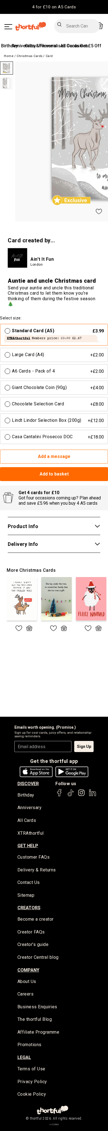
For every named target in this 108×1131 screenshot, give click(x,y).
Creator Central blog (38, 957)
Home (9, 56)
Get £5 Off (90, 45)
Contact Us (28, 882)
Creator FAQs (31, 932)
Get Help (27, 845)
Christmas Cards (30, 56)
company (28, 970)
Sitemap (26, 895)
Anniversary (29, 807)
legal (24, 1057)
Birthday (9, 45)
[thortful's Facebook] (59, 795)
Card (49, 56)
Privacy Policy (32, 1081)
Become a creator (35, 919)
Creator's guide (33, 944)
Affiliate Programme (38, 1032)
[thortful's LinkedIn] (92, 795)
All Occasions (74, 45)
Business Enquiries (37, 1006)
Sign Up (84, 746)
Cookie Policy (31, 1094)
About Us (26, 981)
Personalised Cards (59, 45)
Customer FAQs (33, 857)
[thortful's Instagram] (81, 795)
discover (28, 783)
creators (28, 907)
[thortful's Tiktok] (70, 795)
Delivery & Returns (36, 870)
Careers (25, 994)
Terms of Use (31, 1068)
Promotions (29, 1044)
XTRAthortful (30, 833)
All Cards (26, 820)
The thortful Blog (34, 1019)
